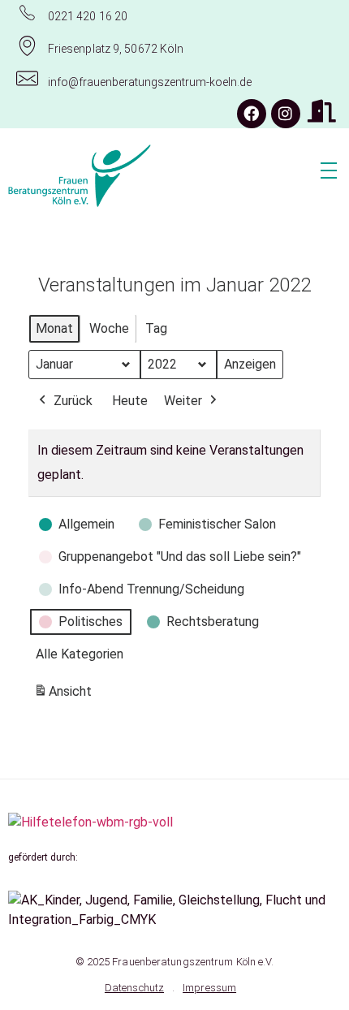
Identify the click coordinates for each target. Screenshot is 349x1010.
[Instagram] (285, 113)
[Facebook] (251, 113)
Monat (54, 328)
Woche (109, 328)
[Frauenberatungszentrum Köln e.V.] (129, 176)
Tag (156, 328)
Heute (130, 400)
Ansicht (65, 696)
